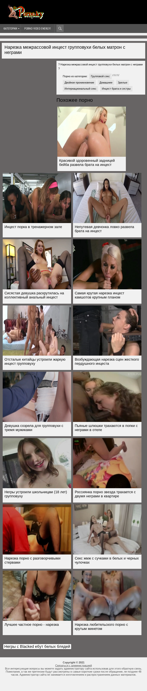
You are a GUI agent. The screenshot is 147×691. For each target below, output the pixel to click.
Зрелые (122, 82)
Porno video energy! (37, 28)
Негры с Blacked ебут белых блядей (37, 646)
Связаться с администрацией (73, 665)
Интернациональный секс (80, 88)
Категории (10, 28)
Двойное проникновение (79, 82)
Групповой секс (100, 76)
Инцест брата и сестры (116, 88)
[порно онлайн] (25, 17)
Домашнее (105, 82)
